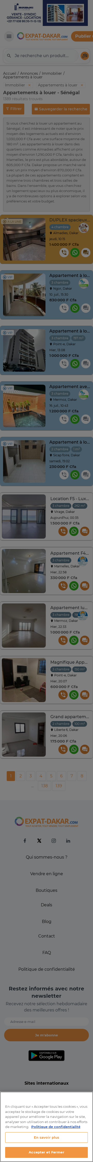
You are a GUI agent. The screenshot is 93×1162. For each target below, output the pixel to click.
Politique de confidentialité (55, 1127)
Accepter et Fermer (46, 1152)
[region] (46, 1127)
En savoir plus (46, 1137)
